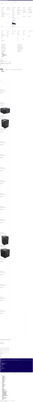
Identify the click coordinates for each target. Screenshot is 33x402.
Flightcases (3, 379)
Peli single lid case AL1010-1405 (2, 246)
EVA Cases (29, 16)
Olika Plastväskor (14, 7)
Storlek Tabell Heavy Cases (4, 391)
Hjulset (18, 38)
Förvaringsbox (11, 69)
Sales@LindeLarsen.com (6, 0)
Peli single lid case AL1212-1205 (2, 311)
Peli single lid (15, 69)
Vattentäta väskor (8, 7)
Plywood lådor (18, 7)
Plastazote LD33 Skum (3, 47)
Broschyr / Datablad (2, 71)
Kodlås (2, 387)
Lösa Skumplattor (3, 44)
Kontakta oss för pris (2, 105)
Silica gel (7, 36)
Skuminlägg (3, 384)
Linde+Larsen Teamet (4, 54)
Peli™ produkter (3, 7)
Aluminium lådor (30, 7)
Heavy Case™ (13, 10)
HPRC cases (3, 377)
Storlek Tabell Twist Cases (4, 393)
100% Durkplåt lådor (30, 12)
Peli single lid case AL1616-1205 (2, 220)
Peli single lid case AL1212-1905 (2, 194)
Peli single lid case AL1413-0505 (2, 181)
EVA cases (3, 382)
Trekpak (3, 385)
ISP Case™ (13, 13)
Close (0, 401)
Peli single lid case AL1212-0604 (2, 168)
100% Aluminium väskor (4, 378)
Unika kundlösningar (4, 390)
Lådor (2, 388)
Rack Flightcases (3, 380)
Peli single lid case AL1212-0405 (2, 298)
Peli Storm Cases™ (3, 376)
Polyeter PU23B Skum (3, 51)
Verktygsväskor (8, 14)
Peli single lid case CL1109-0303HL (3, 207)
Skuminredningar (19, 44)
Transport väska (17, 69)
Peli (13, 69)
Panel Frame (3, 386)
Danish (2, 56)
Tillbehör (2, 26)
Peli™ (1, 32)
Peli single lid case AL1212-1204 (2, 259)
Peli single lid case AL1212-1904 (2, 233)
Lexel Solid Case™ (14, 20)
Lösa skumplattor (19, 51)
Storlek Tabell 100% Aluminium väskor (5, 395)
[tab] (17, 70)
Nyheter (3, 53)
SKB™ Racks (24, 10)
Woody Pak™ (18, 12)
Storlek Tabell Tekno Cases (4, 392)
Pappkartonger (3, 381)
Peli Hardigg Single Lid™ (7, 69)
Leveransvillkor (2, 368)
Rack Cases (24, 7)
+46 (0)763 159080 (1, 0)
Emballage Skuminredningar (20, 47)
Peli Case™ (2, 10)
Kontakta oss (2, 367)
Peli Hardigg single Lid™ (3, 13)
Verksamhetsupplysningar (4, 55)
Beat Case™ (13, 17)
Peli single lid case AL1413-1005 (2, 272)
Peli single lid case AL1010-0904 (2, 285)
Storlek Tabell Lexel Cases (4, 394)
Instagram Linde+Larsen (4, 389)
